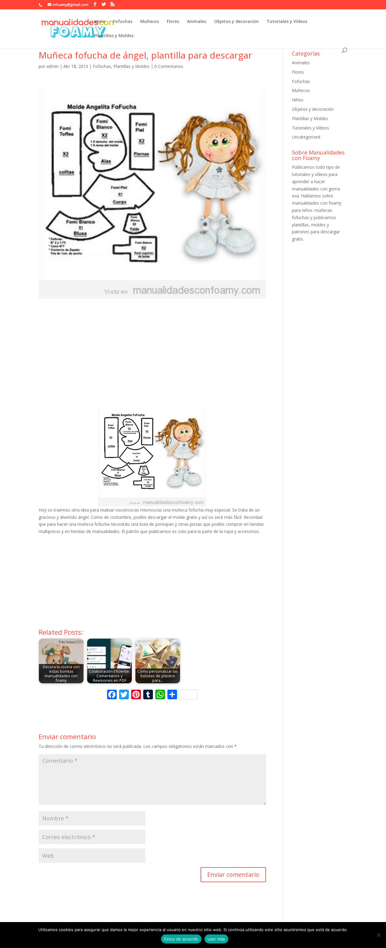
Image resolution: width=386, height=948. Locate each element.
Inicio (99, 21)
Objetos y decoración (236, 21)
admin (52, 66)
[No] (378, 935)
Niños (297, 100)
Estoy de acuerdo (181, 939)
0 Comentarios (168, 66)
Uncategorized (306, 137)
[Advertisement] (152, 355)
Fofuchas (122, 21)
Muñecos (149, 21)
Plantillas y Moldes (114, 36)
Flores (173, 21)
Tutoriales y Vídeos (287, 21)
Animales (196, 21)
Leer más (216, 939)
